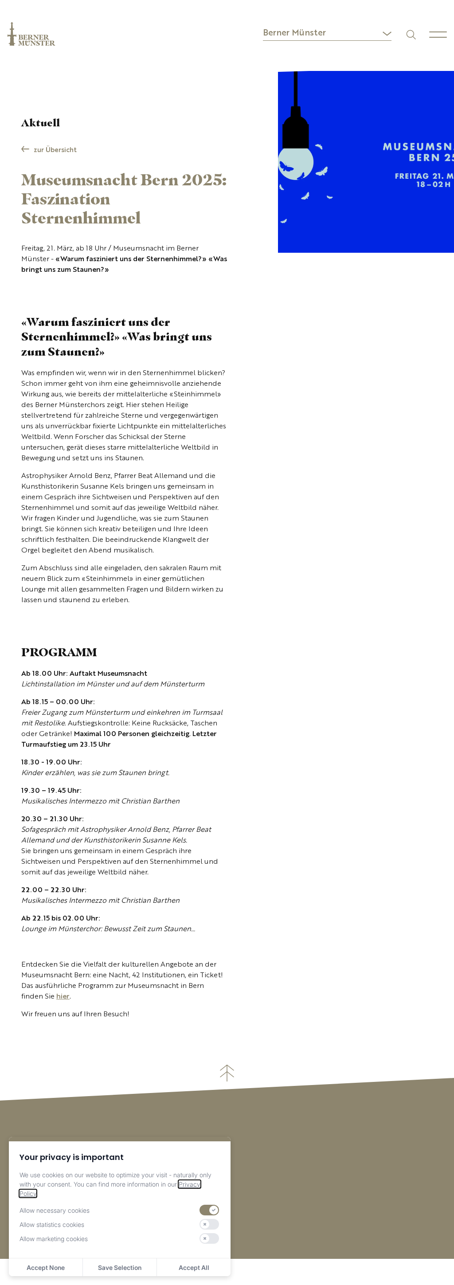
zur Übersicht (55, 150)
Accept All (194, 1267)
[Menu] (438, 34)
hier (63, 996)
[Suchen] (410, 33)
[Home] (31, 34)
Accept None (46, 1267)
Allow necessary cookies (55, 1210)
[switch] (209, 1210)
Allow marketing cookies (54, 1238)
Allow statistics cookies (52, 1224)
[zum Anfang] (227, 1073)
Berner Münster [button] (294, 33)
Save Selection (119, 1267)
